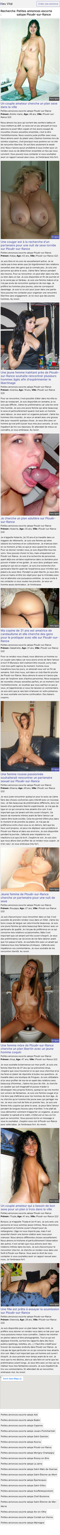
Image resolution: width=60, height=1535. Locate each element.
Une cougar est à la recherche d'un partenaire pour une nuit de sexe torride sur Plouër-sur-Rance (28, 245)
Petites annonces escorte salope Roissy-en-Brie (25, 1458)
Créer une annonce (48, 3)
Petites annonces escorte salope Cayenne (22, 1425)
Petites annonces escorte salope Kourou (21, 1442)
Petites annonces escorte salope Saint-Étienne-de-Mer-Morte (29, 1504)
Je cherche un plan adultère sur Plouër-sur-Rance (28, 520)
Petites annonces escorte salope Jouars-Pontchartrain (28, 1431)
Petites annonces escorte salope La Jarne (21, 1463)
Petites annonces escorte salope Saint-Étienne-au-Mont (29, 1474)
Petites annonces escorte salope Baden (20, 1420)
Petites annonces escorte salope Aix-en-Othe (23, 1511)
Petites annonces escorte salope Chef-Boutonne (25, 1496)
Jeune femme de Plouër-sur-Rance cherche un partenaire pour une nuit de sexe (28, 897)
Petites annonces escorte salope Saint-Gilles (23, 1485)
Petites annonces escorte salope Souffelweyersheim (27, 1491)
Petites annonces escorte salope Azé (19, 1414)
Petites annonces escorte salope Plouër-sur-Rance (26, 1447)
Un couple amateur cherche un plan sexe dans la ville (29, 105)
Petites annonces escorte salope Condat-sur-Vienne (27, 1517)
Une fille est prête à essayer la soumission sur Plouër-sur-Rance (30, 1310)
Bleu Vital (6, 3)
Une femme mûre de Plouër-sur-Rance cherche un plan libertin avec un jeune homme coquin (27, 1049)
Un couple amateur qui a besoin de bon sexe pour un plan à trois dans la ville (28, 1207)
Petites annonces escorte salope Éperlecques (23, 1480)
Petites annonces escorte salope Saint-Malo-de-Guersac (29, 1469)
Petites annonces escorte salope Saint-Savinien (24, 1436)
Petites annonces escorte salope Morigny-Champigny (27, 1452)
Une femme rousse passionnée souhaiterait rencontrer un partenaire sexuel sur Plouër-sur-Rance (26, 777)
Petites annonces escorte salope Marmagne (22, 1522)
